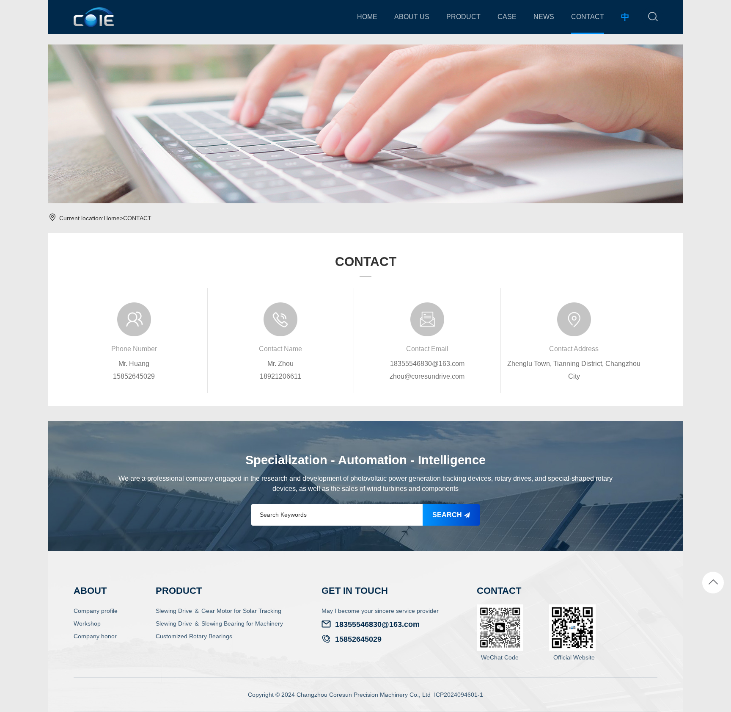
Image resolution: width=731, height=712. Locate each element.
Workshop (87, 623)
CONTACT (137, 218)
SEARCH (448, 514)
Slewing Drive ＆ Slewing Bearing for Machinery (219, 623)
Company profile (96, 610)
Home (112, 218)
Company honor (95, 636)
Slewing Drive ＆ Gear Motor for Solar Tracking (218, 610)
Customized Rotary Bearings (194, 636)
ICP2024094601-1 (458, 694)
